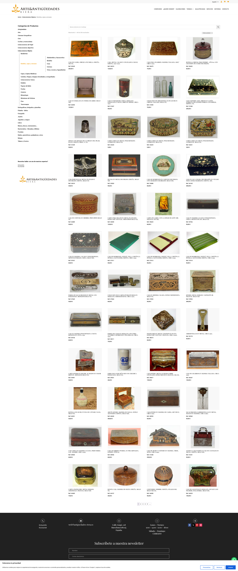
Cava (48, 64)
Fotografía (21, 113)
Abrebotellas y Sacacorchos (55, 57)
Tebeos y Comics (23, 141)
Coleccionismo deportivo (26, 48)
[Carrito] (225, 2)
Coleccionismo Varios (28, 80)
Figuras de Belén (26, 86)
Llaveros (23, 92)
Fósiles (23, 89)
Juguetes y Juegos (24, 120)
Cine (19, 38)
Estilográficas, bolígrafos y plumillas (29, 107)
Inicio (19, 17)
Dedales (23, 83)
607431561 (21, 165)
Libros (20, 123)
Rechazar (219, 567)
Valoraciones (180, 9)
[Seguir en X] (193, 525)
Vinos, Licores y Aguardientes (56, 70)
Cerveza (49, 67)
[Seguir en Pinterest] (197, 525)
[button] (234, 560)
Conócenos (158, 9)
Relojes (20, 138)
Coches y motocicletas (25, 41)
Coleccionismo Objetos (29, 17)
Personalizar (206, 567)
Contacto (225, 9)
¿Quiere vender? (168, 9)
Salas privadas (200, 9)
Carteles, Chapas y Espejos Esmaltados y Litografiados (38, 77)
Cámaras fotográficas (25, 35)
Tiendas (189, 9)
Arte (19, 32)
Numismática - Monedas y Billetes (28, 129)
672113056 (21, 166)
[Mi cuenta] (221, 2)
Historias (217, 9)
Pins (22, 101)
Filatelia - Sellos (23, 110)
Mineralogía (24, 95)
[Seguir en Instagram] (200, 525)
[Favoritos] (228, 2)
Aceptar (230, 567)
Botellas (49, 61)
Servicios (210, 9)
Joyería (20, 117)
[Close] (236, 562)
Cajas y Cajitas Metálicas (29, 74)
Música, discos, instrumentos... (27, 126)
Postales (20, 132)
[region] (119, 565)
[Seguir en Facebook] (189, 525)
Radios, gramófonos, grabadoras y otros (30, 135)
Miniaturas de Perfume (28, 98)
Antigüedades (22, 29)
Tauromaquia (25, 104)
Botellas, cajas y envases (29, 64)
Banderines (24, 53)
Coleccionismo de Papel (25, 45)
